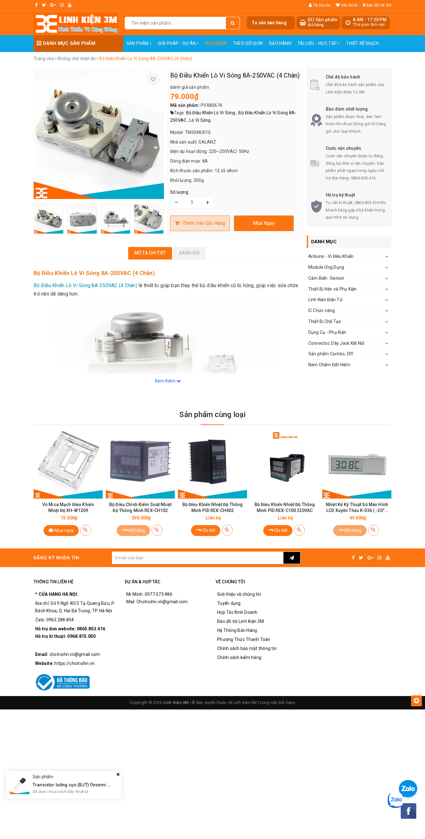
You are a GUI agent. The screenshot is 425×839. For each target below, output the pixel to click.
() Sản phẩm (323, 22)
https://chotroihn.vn (74, 663)
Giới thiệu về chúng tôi (239, 594)
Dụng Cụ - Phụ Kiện (327, 332)
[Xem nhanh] (85, 530)
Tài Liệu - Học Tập (317, 43)
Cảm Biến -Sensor (326, 278)
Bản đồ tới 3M (378, 5)
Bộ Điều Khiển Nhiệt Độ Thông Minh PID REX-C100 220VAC (285, 507)
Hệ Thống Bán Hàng (237, 630)
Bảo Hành (280, 43)
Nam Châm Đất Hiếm (329, 364)
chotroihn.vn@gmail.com (74, 654)
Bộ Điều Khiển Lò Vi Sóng (211, 112)
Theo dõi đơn (248, 43)
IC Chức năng (321, 310)
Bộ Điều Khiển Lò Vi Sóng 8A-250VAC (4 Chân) (85, 285)
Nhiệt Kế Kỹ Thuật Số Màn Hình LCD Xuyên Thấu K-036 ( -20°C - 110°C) (357, 508)
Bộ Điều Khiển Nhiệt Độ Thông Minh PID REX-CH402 (212, 507)
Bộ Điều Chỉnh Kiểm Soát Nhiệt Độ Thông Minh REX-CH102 (140, 507)
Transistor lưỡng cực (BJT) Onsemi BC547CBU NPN (86, 784)
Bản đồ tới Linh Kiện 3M (240, 621)
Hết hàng (136, 530)
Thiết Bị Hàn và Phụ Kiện (332, 289)
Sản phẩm (138, 43)
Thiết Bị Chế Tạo (324, 321)
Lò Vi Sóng (200, 120)
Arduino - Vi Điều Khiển (331, 256)
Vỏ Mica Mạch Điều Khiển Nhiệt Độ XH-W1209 (68, 507)
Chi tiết (208, 530)
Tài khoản (321, 5)
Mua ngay (64, 530)
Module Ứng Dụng (326, 267)
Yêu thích (349, 5)
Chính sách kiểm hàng (239, 657)
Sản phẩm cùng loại (212, 414)
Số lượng (179, 192)
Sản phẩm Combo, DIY (331, 353)
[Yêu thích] (153, 79)
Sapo (291, 702)
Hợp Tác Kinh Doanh (237, 612)
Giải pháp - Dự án (177, 43)
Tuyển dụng (229, 603)
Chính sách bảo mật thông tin (247, 648)
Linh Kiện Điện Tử (325, 299)
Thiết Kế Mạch (362, 43)
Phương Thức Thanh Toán (243, 639)
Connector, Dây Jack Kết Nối (336, 343)
